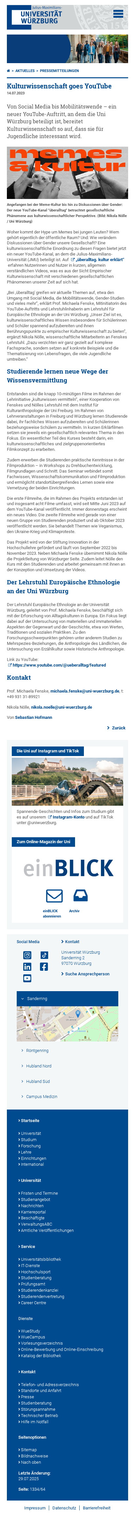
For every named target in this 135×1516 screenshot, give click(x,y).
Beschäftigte (33, 1217)
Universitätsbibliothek (41, 1259)
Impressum (35, 1507)
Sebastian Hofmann (33, 717)
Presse (27, 1396)
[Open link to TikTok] (41, 955)
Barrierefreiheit (96, 1507)
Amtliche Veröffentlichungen (47, 1230)
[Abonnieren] (54, 895)
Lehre (26, 1152)
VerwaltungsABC (36, 1224)
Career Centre (33, 1302)
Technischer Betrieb (39, 1415)
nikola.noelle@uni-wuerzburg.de (61, 707)
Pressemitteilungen (59, 71)
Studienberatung (36, 1277)
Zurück (118, 727)
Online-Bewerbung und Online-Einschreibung (62, 1349)
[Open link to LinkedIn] (24, 967)
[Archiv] (80, 895)
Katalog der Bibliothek (41, 1355)
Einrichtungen (33, 1158)
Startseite (30, 1120)
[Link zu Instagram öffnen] (24, 955)
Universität (31, 1133)
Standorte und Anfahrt (41, 1390)
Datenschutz (64, 1507)
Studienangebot (35, 1199)
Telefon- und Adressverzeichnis (50, 1384)
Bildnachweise (34, 1456)
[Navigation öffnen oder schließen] (118, 14)
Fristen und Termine (39, 1193)
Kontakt (72, 942)
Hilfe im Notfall (34, 1421)
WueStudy (30, 1331)
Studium (29, 1139)
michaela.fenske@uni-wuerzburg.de (84, 691)
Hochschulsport (35, 1271)
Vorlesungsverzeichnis (42, 1343)
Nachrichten (32, 1205)
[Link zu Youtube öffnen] (24, 978)
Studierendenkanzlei (39, 1290)
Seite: (23, 1489)
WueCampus (33, 1336)
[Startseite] (8, 71)
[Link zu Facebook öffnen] (41, 967)
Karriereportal (33, 1212)
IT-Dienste (30, 1265)
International (32, 1164)
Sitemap (29, 1449)
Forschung (31, 1145)
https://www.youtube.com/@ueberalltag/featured (59, 665)
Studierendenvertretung (42, 1296)
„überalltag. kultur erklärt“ (100, 259)
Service (28, 1246)
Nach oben (31, 1462)
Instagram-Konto (69, 817)
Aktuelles (25, 71)
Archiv (74, 911)
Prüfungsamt (33, 1284)
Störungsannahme (38, 1409)
